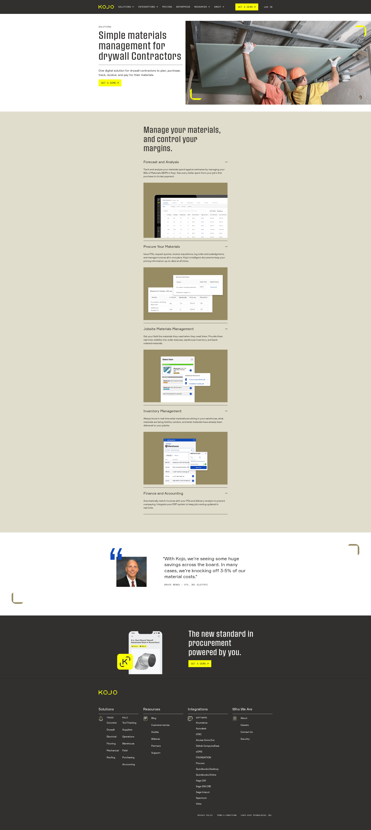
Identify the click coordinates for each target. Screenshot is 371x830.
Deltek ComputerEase (207, 745)
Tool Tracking (129, 722)
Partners (156, 745)
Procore (200, 763)
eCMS (199, 751)
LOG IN (268, 7)
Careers (245, 725)
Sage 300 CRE (203, 786)
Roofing (111, 757)
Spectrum (201, 797)
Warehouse (128, 743)
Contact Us (247, 731)
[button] (126, 7)
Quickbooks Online (206, 774)
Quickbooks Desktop (207, 769)
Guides (155, 731)
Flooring (111, 743)
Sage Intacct (203, 792)
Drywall (111, 729)
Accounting (128, 764)
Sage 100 (201, 780)
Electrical (112, 736)
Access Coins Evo (205, 740)
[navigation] (106, 7)
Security (245, 738)
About (244, 718)
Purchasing (128, 757)
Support (155, 752)
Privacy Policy (205, 815)
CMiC (199, 734)
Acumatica (201, 722)
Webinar (155, 738)
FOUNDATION (203, 757)
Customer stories (160, 725)
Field (124, 750)
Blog (153, 718)
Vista (198, 803)
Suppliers (127, 729)
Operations (128, 736)
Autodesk (201, 728)
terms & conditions (227, 815)
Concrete (112, 722)
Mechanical (113, 750)
